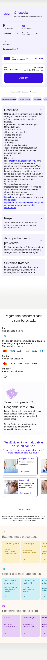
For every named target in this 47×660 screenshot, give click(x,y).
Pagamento (37, 99)
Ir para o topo (23, 509)
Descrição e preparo (9, 99)
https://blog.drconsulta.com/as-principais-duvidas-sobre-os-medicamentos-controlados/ (23, 205)
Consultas (25, 92)
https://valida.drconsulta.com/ (22, 161)
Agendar (23, 78)
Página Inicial (15, 92)
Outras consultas (24, 99)
